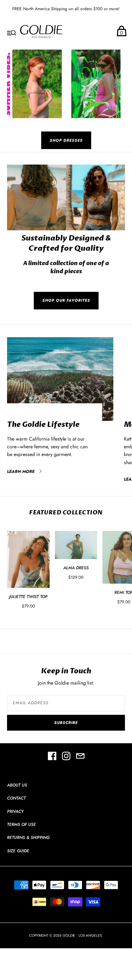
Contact (16, 798)
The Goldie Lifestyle (43, 424)
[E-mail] (80, 757)
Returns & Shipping (28, 837)
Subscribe (66, 722)
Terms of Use (21, 824)
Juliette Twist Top (28, 597)
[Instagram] (66, 757)
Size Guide (18, 851)
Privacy (15, 811)
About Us (17, 785)
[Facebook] (52, 757)
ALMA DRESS (76, 568)
